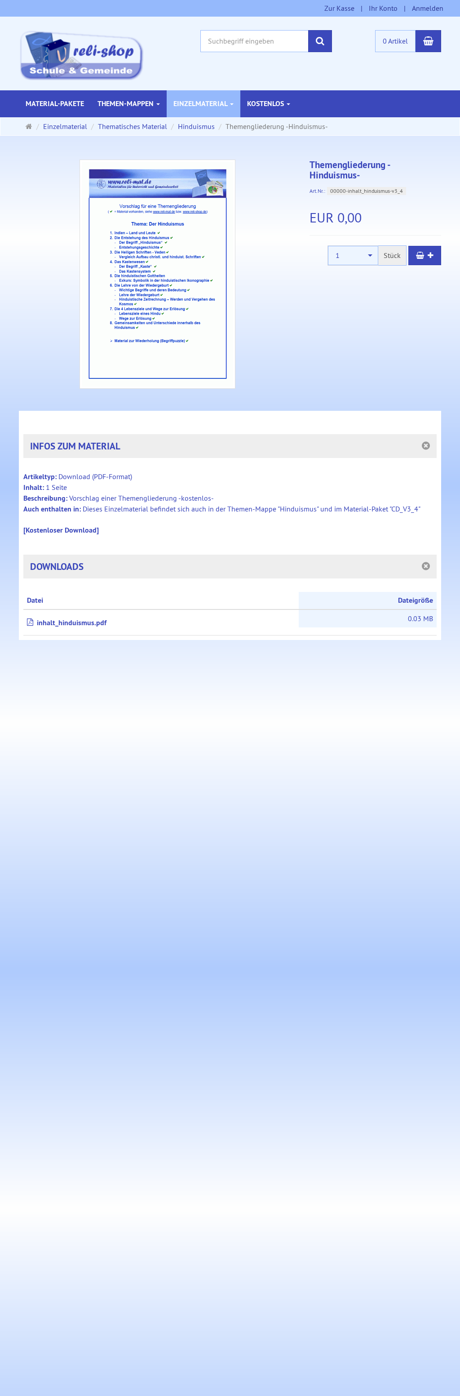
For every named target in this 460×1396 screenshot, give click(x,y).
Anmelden (427, 8)
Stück (392, 255)
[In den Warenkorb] (424, 255)
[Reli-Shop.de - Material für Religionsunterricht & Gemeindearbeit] (81, 54)
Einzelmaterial (201, 103)
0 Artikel (395, 40)
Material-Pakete (55, 103)
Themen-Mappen (126, 103)
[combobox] (353, 255)
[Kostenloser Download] (61, 530)
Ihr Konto (383, 8)
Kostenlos (266, 103)
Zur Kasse (339, 8)
